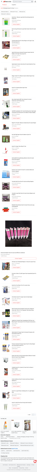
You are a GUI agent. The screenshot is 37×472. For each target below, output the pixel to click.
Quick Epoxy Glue (16, 450)
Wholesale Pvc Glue (4, 443)
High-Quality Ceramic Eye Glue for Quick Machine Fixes (23, 64)
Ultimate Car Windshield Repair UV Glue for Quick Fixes (24, 261)
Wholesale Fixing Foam (14, 445)
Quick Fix (3, 450)
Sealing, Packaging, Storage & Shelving (25, 436)
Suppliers (14, 4)
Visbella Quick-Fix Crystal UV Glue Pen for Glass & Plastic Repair (22, 368)
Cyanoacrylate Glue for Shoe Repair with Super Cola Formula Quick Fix (23, 41)
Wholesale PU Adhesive (14, 443)
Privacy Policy (21, 467)
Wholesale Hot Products (21, 464)
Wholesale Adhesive (5, 11)
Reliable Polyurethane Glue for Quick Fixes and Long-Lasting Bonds (23, 205)
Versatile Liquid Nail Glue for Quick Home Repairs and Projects (23, 194)
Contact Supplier (16, 24)
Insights (18, 466)
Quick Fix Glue (4, 438)
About (10, 467)
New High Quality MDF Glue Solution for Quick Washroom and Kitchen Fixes (21, 100)
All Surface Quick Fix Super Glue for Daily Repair (22, 297)
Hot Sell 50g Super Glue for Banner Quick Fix (21, 134)
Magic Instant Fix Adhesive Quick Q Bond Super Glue (23, 75)
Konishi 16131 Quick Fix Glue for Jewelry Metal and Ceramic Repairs (23, 170)
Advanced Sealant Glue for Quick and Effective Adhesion (13, 252)
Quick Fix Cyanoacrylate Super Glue (19, 87)
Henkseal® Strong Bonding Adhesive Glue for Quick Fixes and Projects (23, 158)
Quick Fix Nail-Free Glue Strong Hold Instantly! (22, 402)
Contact (26, 467)
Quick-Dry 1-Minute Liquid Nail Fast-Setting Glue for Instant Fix (23, 17)
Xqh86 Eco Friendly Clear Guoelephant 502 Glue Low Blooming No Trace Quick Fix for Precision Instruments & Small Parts (24, 321)
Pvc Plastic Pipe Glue (5, 453)
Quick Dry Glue (9, 450)
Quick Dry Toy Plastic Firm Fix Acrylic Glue (21, 285)
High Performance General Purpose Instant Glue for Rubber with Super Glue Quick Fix (23, 53)
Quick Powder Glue (25, 450)
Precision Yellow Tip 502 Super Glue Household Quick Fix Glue (24, 274)
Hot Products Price (12, 464)
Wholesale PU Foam (14, 11)
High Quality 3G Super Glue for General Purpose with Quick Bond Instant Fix (23, 332)
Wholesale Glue (22, 11)
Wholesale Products (10, 436)
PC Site (32, 464)
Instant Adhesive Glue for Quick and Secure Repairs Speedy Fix (23, 379)
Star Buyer (28, 464)
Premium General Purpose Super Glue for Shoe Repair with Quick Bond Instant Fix (23, 344)
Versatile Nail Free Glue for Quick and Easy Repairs (23, 181)
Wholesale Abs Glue (5, 445)
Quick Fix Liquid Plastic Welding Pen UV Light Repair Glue (23, 391)
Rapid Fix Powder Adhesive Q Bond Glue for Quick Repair (24, 122)
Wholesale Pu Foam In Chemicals (27, 443)
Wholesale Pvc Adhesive (5, 14)
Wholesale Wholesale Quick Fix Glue (26, 445)
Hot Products (5, 464)
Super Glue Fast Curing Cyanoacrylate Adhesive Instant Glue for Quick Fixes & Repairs (23, 356)
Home (2, 436)
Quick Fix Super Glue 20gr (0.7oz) (19, 146)
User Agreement (15, 467)
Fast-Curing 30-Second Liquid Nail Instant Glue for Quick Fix (24, 29)
